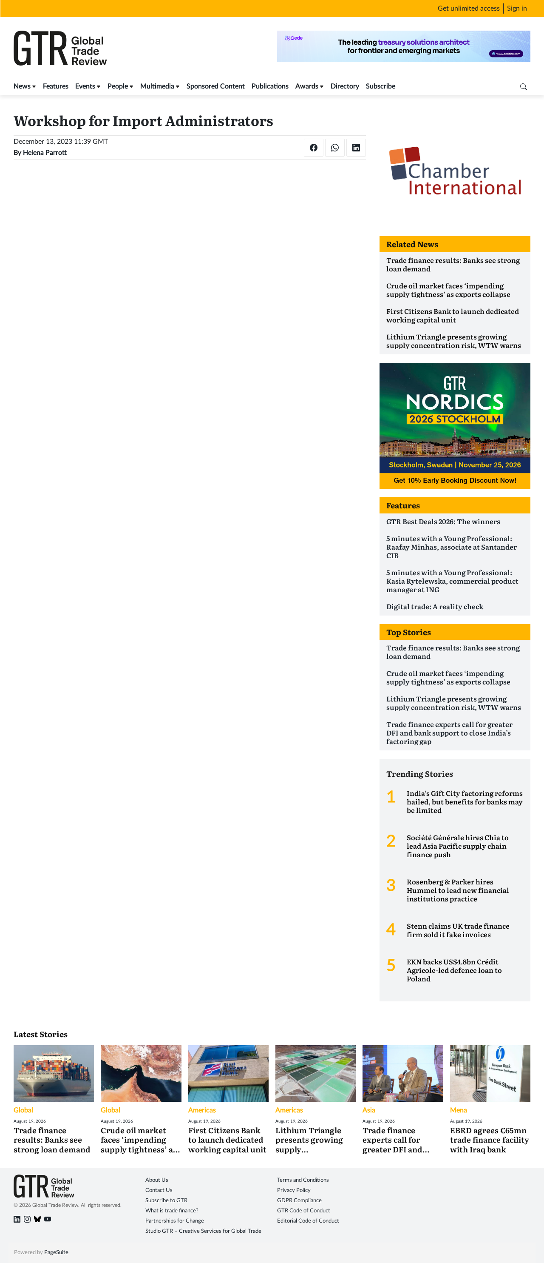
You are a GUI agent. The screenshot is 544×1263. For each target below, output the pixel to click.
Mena (458, 1110)
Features (55, 86)
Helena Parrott (45, 152)
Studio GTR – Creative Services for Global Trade (203, 1231)
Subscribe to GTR (166, 1200)
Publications (270, 86)
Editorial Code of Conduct (308, 1221)
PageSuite (56, 1252)
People (118, 86)
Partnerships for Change (174, 1221)
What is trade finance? (171, 1211)
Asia (369, 1110)
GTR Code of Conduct (303, 1211)
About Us (156, 1180)
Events (85, 86)
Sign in (517, 8)
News (22, 86)
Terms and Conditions (303, 1180)
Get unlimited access (469, 8)
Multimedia (157, 86)
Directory (345, 86)
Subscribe (380, 86)
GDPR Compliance (299, 1200)
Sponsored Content (216, 86)
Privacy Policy (294, 1190)
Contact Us (159, 1190)
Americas (202, 1110)
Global (23, 1110)
